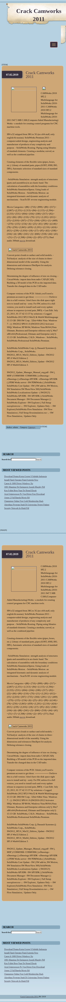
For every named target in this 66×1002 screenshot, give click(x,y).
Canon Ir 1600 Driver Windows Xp (18, 483)
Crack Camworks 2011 (40, 75)
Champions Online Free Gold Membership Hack (23, 501)
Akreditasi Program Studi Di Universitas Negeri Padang (26, 505)
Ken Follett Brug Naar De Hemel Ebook (20, 490)
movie (22, 240)
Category (31, 427)
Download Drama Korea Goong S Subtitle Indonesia (25, 476)
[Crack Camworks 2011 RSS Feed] (47, 6)
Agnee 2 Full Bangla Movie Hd (17, 497)
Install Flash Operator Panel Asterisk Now (21, 480)
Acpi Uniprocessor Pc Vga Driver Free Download (24, 494)
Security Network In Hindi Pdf (16, 508)
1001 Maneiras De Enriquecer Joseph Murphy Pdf (24, 487)
